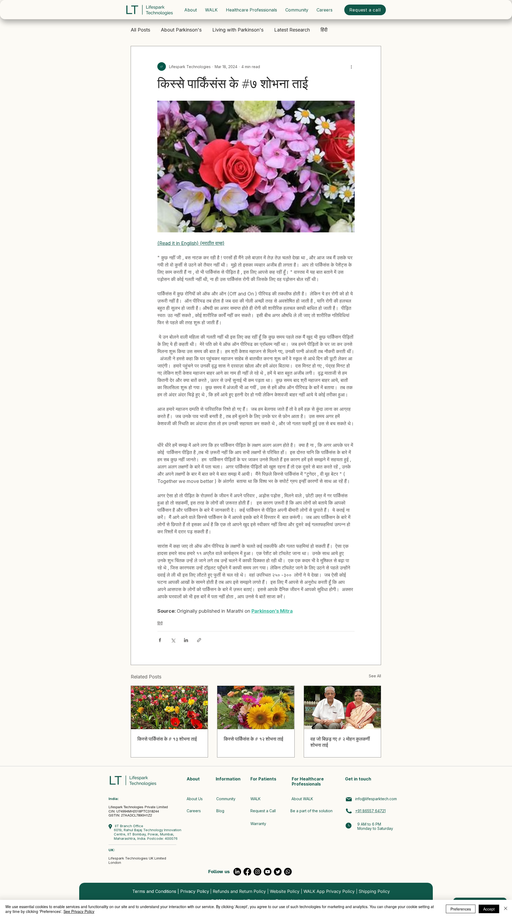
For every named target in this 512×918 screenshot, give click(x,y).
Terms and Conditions (154, 891)
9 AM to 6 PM (369, 824)
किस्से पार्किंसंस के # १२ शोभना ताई (253, 739)
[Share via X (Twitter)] (172, 640)
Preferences (460, 909)
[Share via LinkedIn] (186, 640)
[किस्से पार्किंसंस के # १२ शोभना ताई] (255, 707)
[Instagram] (257, 872)
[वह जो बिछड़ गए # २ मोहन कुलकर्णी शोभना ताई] (342, 707)
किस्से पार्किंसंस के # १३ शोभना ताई (167, 739)
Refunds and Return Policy (239, 891)
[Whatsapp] (288, 872)
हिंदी (324, 30)
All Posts (140, 30)
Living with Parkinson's (237, 30)
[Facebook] (247, 872)
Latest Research (292, 30)
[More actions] (351, 66)
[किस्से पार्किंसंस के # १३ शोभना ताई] (169, 707)
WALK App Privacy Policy (329, 891)
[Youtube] (267, 872)
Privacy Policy (194, 891)
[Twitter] (278, 872)
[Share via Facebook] (159, 640)
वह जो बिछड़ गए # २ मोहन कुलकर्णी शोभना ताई (340, 742)
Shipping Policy (374, 891)
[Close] (505, 909)
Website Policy (284, 891)
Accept (489, 909)
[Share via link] (199, 640)
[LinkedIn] (237, 872)
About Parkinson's (181, 30)
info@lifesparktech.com (376, 798)
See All (375, 676)
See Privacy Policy (78, 911)
